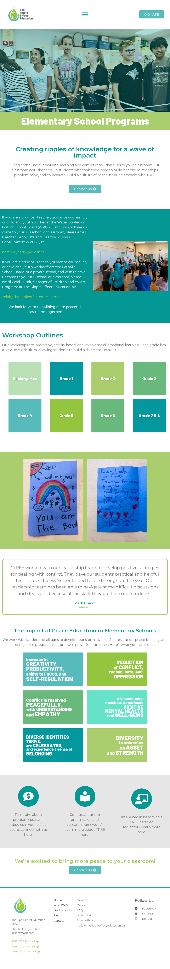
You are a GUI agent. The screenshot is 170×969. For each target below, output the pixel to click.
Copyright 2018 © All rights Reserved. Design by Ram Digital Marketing (114, 959)
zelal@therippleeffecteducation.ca (31, 297)
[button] (85, 14)
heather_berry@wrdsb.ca (23, 252)
